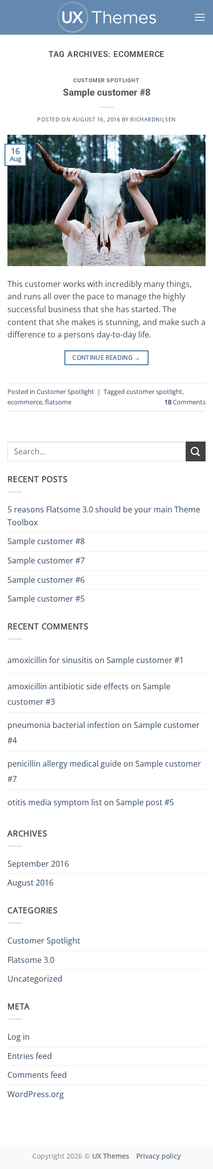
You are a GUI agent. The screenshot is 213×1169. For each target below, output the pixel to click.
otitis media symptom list (54, 802)
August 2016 (30, 882)
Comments (185, 401)
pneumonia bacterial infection (63, 725)
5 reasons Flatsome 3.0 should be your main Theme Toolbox (103, 516)
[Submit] (196, 451)
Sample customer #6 (46, 579)
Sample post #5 (145, 802)
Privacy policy (158, 1156)
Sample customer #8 (107, 92)
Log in (18, 1036)
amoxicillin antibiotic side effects (68, 686)
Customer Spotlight (106, 80)
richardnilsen (152, 119)
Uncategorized (34, 978)
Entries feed (29, 1056)
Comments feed (37, 1074)
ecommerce (24, 401)
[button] (200, 17)
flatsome (58, 401)
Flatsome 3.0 (30, 959)
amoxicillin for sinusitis (50, 660)
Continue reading (106, 357)
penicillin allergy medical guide (64, 763)
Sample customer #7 (46, 560)
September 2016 (38, 863)
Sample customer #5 (46, 598)
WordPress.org (35, 1094)
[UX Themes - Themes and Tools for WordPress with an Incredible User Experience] (106, 17)
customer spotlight (154, 391)
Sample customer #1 (145, 660)
